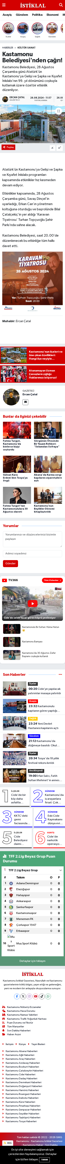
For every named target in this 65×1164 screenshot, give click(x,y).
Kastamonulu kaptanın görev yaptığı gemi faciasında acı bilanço (42, 709)
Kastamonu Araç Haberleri (20, 1059)
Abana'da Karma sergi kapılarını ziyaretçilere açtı (48, 478)
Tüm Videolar (51, 580)
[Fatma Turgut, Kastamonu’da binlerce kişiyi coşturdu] (17, 430)
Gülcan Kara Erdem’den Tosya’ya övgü (15, 478)
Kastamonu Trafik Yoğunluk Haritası (26, 1019)
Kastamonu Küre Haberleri (20, 1102)
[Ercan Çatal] (11, 396)
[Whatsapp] (48, 996)
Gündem (22, 14)
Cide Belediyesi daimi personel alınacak (20, 840)
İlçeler (32, 684)
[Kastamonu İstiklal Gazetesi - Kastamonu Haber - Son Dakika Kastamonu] (32, 5)
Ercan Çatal (30, 394)
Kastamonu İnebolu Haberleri (22, 1098)
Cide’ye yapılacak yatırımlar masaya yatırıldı (44, 691)
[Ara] (61, 5)
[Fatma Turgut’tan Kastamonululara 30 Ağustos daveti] (17, 495)
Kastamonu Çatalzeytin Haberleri (24, 1070)
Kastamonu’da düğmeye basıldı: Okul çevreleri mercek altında (44, 743)
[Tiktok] (42, 996)
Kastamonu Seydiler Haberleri (22, 1113)
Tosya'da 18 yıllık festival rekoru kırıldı (43, 761)
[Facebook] (17, 996)
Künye (22, 1044)
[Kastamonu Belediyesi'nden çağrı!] (32, 124)
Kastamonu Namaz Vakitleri (22, 1015)
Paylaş (10, 147)
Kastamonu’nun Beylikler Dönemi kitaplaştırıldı (44, 509)
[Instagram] (29, 996)
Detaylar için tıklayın (32, 961)
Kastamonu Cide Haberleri (20, 1074)
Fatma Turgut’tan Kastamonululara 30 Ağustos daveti (15, 509)
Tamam (44, 1160)
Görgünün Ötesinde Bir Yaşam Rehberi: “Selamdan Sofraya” (46, 444)
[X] (23, 996)
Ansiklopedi (36, 771)
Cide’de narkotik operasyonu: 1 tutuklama (55, 840)
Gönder (10, 563)
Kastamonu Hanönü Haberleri (22, 1090)
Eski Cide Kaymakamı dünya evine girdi (55, 819)
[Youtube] (35, 996)
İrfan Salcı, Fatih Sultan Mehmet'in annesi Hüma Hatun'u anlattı (44, 778)
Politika (37, 14)
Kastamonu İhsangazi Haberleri (23, 1094)
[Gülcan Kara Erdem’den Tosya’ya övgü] (17, 464)
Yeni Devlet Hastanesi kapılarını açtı (43, 726)
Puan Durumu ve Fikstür (20, 1022)
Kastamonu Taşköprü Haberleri (23, 1117)
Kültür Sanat (27, 48)
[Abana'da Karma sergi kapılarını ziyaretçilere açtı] (48, 464)
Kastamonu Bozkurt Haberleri (22, 1066)
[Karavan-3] (32, 282)
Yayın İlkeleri (38, 1044)
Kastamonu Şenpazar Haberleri (23, 1109)
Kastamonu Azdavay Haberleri (23, 1063)
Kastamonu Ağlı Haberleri (20, 1055)
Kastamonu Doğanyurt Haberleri (24, 1086)
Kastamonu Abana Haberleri (21, 1051)
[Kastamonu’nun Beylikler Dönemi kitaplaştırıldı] (48, 495)
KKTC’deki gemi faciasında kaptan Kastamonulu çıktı (22, 819)
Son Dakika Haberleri (19, 1030)
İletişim (10, 1044)
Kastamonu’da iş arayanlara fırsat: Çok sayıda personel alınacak (54, 799)
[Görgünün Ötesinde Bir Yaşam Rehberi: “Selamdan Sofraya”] (48, 430)
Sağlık (32, 718)
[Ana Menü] (4, 5)
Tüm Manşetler (15, 1026)
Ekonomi (53, 14)
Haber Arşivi (14, 1034)
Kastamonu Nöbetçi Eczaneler (24, 1007)
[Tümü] (60, 674)
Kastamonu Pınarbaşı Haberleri (23, 1106)
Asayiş (7, 14)
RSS (9, 1143)
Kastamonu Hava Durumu (21, 1011)
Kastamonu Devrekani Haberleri (23, 1082)
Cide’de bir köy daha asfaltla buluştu (18, 799)
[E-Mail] (25, 402)
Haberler (7, 48)
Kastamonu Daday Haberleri (21, 1078)
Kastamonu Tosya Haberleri (21, 1121)
